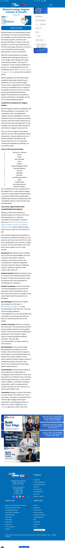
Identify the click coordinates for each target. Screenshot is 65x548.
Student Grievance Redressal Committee (15, 505)
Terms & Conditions (10, 526)
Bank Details (37, 507)
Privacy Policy (8, 522)
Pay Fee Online (37, 510)
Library (35, 526)
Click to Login (38, 51)
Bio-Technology (37, 489)
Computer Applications (39, 482)
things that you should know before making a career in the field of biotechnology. (14, 224)
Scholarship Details (10, 515)
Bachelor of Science (39, 496)
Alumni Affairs (37, 522)
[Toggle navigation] (50, 5)
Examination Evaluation (39, 515)
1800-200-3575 (20, 487)
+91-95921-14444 (18, 492)
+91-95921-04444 (18, 490)
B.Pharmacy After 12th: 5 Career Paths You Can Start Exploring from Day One (52, 426)
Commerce (36, 494)
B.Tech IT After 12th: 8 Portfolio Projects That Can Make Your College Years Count (52, 434)
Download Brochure (39, 517)
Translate (45, 531)
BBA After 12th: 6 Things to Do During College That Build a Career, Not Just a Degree (52, 418)
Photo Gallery (8, 519)
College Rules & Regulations (12, 512)
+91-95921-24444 (18, 493)
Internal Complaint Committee (12, 507)
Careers (36, 505)
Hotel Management (38, 491)
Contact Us (36, 524)
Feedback (7, 529)
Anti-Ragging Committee (11, 510)
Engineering (37, 480)
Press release (8, 517)
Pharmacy (36, 487)
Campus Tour (8, 524)
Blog (35, 519)
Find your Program (38, 512)
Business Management (39, 484)
